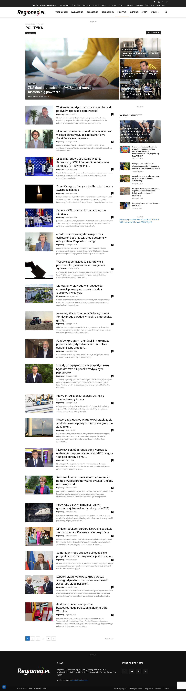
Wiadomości (62, 12)
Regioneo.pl (60, 114)
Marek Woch (32, 96)
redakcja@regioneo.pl (79, 680)
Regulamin (149, 689)
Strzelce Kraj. (113, 5)
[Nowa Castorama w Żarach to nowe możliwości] (125, 205)
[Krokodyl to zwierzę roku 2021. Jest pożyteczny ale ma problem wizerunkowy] (125, 178)
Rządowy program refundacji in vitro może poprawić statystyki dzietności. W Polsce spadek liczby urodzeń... (82, 344)
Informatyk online (40, 689)
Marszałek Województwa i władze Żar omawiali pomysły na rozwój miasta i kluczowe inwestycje (80, 289)
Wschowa (139, 5)
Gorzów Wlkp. (64, 5)
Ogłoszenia (92, 12)
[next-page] (53, 638)
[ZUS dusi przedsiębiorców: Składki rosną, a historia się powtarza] (72, 69)
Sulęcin (121, 5)
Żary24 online (61, 296)
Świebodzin (130, 5)
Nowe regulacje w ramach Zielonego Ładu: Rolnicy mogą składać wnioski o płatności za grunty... (84, 317)
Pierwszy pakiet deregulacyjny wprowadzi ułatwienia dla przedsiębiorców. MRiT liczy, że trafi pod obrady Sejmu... (84, 453)
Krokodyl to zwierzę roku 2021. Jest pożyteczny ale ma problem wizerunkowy (145, 178)
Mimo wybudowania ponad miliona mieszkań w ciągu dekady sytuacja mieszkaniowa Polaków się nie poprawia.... (84, 135)
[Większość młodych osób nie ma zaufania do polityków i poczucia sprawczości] (39, 115)
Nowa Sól (96, 5)
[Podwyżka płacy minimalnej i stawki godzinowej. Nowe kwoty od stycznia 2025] (39, 512)
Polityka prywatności (136, 689)
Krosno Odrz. (76, 5)
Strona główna (30, 24)
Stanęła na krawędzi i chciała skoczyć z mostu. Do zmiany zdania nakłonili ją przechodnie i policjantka (146, 166)
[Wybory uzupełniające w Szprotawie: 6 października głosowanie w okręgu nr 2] (39, 269)
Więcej (154, 12)
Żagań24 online (61, 269)
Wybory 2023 (30, 33)
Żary (152, 5)
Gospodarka (108, 12)
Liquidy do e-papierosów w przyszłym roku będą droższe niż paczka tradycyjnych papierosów (82, 369)
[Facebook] (154, 2)
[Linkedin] (159, 2)
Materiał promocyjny (129, 49)
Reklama (158, 689)
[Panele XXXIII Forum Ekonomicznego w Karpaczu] (39, 218)
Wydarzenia (77, 12)
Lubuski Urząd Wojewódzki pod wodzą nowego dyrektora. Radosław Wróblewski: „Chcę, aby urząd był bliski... (82, 580)
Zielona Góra (161, 5)
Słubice (104, 5)
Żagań (147, 5)
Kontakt (166, 689)
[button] (166, 12)
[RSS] (163, 2)
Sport (144, 12)
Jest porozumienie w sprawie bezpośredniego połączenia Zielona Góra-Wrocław (82, 608)
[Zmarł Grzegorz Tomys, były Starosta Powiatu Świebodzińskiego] (39, 194)
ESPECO (29, 689)
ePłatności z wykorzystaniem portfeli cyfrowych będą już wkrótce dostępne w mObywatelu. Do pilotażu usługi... (81, 238)
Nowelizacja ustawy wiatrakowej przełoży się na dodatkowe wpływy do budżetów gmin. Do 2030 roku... (84, 423)
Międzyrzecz (87, 5)
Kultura (134, 12)
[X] (167, 2)
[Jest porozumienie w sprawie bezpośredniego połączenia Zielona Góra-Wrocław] (39, 611)
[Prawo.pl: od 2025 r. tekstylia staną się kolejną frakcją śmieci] (39, 403)
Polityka (121, 12)
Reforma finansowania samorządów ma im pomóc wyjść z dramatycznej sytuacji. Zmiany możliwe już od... (84, 481)
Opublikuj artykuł (120, 689)
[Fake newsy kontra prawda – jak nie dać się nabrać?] (140, 48)
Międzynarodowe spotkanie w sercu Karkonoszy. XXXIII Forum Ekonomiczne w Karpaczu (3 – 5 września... (82, 162)
